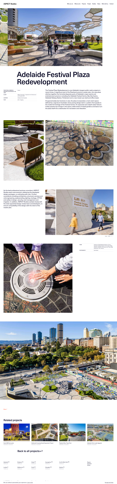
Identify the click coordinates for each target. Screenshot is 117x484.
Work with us (105, 4)
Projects (84, 4)
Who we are (70, 4)
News (98, 4)
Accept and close (109, 482)
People (89, 4)
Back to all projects (28, 451)
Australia (89, 463)
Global (88, 465)
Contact (111, 4)
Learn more (30, 482)
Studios (94, 4)
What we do (77, 4)
